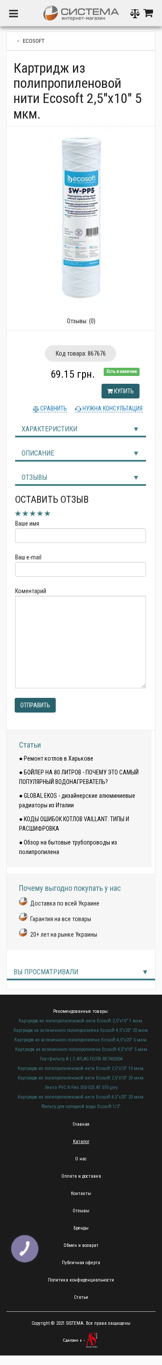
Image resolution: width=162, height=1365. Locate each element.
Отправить (35, 705)
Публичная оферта (81, 1262)
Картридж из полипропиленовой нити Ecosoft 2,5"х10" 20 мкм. (81, 1078)
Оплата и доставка (81, 1176)
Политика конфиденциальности (81, 1280)
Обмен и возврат (81, 1245)
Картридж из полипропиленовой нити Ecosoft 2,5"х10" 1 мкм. (81, 1021)
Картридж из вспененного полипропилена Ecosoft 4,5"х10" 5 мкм (81, 1049)
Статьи (30, 744)
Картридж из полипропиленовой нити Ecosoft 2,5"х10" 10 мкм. (81, 1068)
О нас (81, 1159)
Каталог (81, 1141)
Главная (81, 1124)
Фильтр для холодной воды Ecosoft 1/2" (81, 1106)
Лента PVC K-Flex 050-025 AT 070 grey (81, 1087)
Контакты (81, 1193)
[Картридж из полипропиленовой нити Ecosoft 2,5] (81, 216)
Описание (38, 453)
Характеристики (49, 429)
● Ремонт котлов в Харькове (56, 758)
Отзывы (34, 477)
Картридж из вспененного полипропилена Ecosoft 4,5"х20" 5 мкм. (81, 1040)
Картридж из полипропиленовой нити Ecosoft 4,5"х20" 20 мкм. (81, 1097)
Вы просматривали (45, 972)
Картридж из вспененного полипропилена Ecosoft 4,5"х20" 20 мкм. (81, 1030)
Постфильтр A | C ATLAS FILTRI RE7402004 (81, 1059)
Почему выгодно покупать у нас (70, 888)
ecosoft (33, 41)
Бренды (81, 1228)
